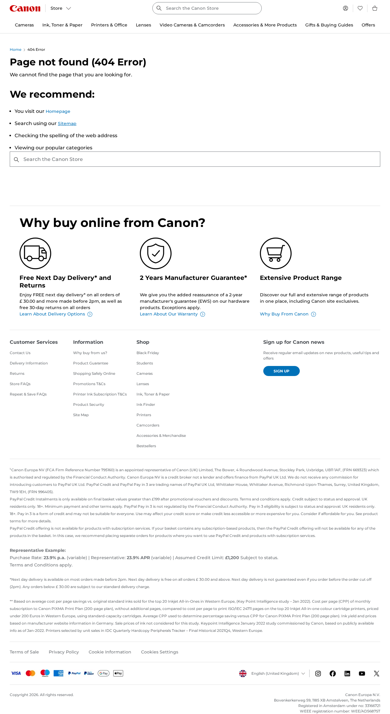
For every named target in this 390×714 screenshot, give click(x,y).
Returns (17, 373)
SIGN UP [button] (281, 371)
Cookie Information (110, 652)
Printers (143, 415)
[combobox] (207, 8)
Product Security (88, 404)
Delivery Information (29, 363)
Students (144, 363)
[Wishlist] (360, 8)
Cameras (144, 373)
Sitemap (67, 123)
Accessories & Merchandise (161, 435)
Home (15, 49)
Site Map (81, 415)
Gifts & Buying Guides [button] (329, 25)
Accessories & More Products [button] (265, 25)
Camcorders (147, 425)
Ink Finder (145, 404)
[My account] (345, 8)
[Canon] (25, 8)
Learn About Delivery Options (52, 314)
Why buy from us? (90, 352)
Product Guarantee (90, 363)
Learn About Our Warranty (169, 314)
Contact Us (20, 352)
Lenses (142, 383)
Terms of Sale (24, 652)
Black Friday (147, 352)
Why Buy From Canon (284, 314)
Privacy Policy (64, 652)
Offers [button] (368, 25)
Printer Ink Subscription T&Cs (100, 394)
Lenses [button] (143, 25)
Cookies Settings (159, 652)
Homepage (58, 111)
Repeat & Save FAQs (28, 394)
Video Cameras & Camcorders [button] (192, 25)
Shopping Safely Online (94, 373)
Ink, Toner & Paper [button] (62, 25)
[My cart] (375, 8)
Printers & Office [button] (109, 25)
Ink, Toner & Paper (153, 394)
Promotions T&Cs (89, 383)
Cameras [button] (24, 25)
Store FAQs (20, 383)
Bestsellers (146, 446)
